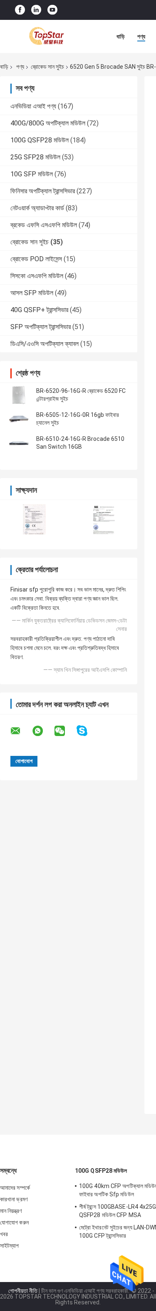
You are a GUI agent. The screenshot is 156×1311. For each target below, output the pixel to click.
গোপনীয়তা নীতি (22, 1290)
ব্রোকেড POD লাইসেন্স (36, 259)
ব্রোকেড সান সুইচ (47, 66)
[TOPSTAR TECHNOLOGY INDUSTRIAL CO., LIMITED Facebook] (19, 10)
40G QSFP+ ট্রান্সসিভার (39, 310)
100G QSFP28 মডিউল (39, 140)
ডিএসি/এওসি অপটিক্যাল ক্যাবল (44, 344)
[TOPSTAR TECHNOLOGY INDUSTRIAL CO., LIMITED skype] (87, 731)
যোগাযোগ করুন (14, 1222)
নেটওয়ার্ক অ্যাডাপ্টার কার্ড (37, 208)
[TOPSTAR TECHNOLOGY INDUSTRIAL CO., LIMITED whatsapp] (42, 731)
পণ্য (141, 36)
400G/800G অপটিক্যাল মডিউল (47, 123)
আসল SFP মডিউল (31, 293)
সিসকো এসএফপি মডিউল (36, 276)
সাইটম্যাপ (9, 1245)
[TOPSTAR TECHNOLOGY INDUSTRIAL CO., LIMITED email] (20, 731)
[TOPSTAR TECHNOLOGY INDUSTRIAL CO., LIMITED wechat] (64, 731)
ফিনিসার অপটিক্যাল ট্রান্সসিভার (42, 191)
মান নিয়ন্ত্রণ (11, 1211)
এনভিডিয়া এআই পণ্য (33, 106)
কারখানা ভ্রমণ (13, 1199)
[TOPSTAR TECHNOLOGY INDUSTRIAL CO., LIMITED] (46, 36)
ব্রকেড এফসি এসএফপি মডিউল (43, 225)
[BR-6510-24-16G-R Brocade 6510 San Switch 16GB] (18, 443)
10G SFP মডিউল (31, 174)
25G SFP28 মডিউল (35, 157)
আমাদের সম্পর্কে (15, 1187)
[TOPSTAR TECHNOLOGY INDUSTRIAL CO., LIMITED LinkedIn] (36, 10)
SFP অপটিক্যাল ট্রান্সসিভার (40, 327)
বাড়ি (120, 36)
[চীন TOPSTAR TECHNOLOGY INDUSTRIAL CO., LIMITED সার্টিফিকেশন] (34, 519)
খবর (4, 1234)
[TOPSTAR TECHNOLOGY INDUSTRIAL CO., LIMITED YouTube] (52, 10)
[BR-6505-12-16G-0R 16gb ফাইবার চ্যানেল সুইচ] (18, 419)
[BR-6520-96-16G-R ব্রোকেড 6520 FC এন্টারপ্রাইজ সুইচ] (18, 395)
